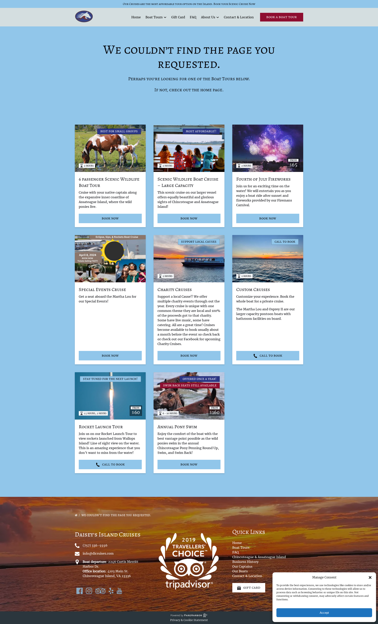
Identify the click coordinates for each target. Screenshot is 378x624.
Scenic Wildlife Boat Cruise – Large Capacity (188, 182)
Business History (245, 562)
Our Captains (242, 566)
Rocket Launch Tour (101, 426)
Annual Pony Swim (177, 426)
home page (211, 90)
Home (136, 17)
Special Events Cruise (102, 289)
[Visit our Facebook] (79, 591)
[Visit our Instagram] (89, 591)
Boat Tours (240, 547)
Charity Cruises (175, 289)
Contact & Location (239, 17)
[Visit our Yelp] (111, 591)
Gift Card (178, 17)
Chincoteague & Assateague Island (259, 557)
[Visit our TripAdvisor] (100, 591)
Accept (324, 612)
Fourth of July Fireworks (263, 179)
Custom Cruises (253, 289)
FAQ (193, 17)
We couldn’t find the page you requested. (117, 515)
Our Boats (240, 571)
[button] (370, 577)
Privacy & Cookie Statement (189, 620)
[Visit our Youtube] (119, 591)
